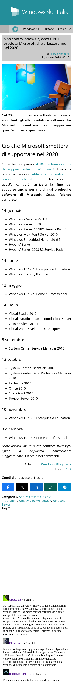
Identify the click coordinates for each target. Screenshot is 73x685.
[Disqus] (36, 637)
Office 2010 (47, 497)
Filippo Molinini (59, 53)
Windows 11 (31, 29)
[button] (4, 29)
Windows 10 (27, 501)
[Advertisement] (36, 550)
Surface (49, 29)
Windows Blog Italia (56, 464)
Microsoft (32, 497)
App (21, 497)
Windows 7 (43, 501)
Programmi (9, 501)
